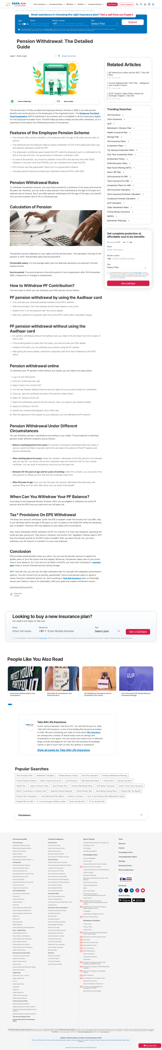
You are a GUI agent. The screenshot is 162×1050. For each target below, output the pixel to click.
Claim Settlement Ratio (55, 888)
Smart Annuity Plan (77, 801)
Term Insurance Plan (24, 775)
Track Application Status (128, 857)
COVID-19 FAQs (88, 872)
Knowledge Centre (90, 855)
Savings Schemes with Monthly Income (60, 902)
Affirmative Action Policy (91, 942)
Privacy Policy (49, 29)
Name (32, 20)
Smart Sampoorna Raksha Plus (22, 907)
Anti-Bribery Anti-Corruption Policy (94, 978)
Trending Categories (55, 839)
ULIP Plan (51, 953)
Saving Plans (17, 862)
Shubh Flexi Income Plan (20, 888)
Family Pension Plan (84, 791)
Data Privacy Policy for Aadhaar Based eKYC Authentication (95, 933)
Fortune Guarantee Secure (21, 868)
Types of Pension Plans (39, 786)
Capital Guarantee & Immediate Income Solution (25, 1010)
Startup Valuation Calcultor (56, 936)
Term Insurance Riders (55, 885)
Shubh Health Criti (18, 978)
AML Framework (88, 975)
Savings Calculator (54, 919)
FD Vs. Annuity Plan (97, 801)
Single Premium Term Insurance (57, 862)
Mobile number (58, 20)
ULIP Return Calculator (105, 786)
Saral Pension (17, 964)
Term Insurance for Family (56, 871)
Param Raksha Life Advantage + (23, 939)
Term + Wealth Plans (19, 930)
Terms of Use (87, 924)
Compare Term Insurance (55, 868)
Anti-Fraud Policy (88, 948)
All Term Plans (87, 861)
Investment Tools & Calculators (58, 907)
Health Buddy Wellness (20, 998)
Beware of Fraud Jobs (90, 981)
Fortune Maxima (18, 922)
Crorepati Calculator (54, 913)
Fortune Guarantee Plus (20, 871)
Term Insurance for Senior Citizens (58, 882)
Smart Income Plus (18, 885)
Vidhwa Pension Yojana (68, 775)
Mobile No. (43, 627)
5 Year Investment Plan (55, 899)
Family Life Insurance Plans (56, 848)
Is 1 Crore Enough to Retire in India (51, 801)
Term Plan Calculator (90, 775)
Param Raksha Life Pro (20, 941)
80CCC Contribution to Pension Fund (31, 791)
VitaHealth (16, 987)
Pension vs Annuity (75, 796)
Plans (121, 839)
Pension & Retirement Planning (114, 775)
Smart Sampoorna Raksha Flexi (22, 913)
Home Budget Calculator (55, 924)
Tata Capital (87, 848)
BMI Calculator (52, 950)
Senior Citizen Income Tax (50, 781)
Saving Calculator (125, 781)
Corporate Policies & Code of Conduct (95, 864)
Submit (132, 22)
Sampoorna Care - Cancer (21, 975)
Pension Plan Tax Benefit (131, 791)
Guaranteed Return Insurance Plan (23, 874)
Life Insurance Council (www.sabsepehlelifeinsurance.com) (94, 894)
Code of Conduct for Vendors (92, 867)
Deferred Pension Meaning (61, 791)
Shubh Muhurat (17, 902)
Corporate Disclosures (90, 956)
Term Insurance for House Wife (57, 876)
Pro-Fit (15, 981)
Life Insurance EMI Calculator (57, 930)
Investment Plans (53, 893)
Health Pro (16, 990)
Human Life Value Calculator (56, 922)
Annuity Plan (108, 781)
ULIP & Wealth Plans (19, 890)
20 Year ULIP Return (54, 956)
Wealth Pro (16, 916)
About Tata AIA (88, 839)
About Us (122, 843)
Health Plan (21, 786)
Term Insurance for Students (56, 874)
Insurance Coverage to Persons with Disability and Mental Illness (94, 963)
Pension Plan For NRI (24, 801)
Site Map (122, 861)
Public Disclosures (89, 954)
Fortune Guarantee (18, 879)
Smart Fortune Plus (18, 899)
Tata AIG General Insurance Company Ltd (96, 842)
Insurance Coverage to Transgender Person (94, 971)
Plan (93, 20)
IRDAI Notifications (89, 951)
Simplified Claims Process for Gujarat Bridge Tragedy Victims (94, 907)
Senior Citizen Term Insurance (131, 786)
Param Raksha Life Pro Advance (23, 947)
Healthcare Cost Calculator (56, 944)
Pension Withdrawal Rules (82, 786)
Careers (122, 848)
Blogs (22, 10)
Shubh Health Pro (18, 992)
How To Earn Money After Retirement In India (105, 796)
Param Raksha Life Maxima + (22, 936)
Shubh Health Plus (18, 984)
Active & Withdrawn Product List (93, 984)
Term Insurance (18, 842)
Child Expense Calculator (55, 933)
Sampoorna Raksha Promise (21, 845)
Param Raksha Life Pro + (20, 933)
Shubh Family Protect (19, 851)
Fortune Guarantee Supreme (21, 865)
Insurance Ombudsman (90, 885)
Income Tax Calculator (55, 941)
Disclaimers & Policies (91, 920)
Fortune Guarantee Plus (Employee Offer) (24, 1020)
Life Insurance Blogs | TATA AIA (35, 10)
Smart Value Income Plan (20, 876)
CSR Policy (86, 939)
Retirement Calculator (45, 775)
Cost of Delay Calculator (55, 947)
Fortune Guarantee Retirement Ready (24, 967)
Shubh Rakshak (17, 854)
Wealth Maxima (17, 924)
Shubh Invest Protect (19, 950)
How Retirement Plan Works (52, 796)
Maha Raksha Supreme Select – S (23, 859)
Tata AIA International (90, 851)
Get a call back (128, 283)
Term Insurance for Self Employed (58, 879)
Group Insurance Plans (90, 882)
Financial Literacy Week (90, 917)
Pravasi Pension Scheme (26, 781)
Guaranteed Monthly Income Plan (23, 882)
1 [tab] (10, 704)
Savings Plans (52, 905)
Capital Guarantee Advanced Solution (24, 1014)
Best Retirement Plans (90, 781)
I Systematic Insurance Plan (21, 893)
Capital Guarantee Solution (21, 1004)
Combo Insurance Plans (20, 1001)
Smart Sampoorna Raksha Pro (22, 910)
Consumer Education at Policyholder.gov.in (96, 869)
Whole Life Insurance (54, 851)
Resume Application (126, 870)
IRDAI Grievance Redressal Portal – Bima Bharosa (95, 878)
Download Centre (125, 865)
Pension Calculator (54, 927)
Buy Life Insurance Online (56, 854)
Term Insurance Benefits (55, 890)
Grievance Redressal (89, 875)
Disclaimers (86, 959)
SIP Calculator (52, 916)
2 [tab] (13, 704)
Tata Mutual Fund (88, 845)
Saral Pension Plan (60, 786)
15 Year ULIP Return (54, 961)
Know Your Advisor (89, 891)
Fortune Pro (16, 919)
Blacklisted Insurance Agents (92, 991)
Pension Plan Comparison (26, 796)
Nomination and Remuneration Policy (94, 937)
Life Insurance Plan (20, 839)
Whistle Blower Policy (90, 945)
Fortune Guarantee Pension (21, 956)
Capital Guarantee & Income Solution (24, 1006)
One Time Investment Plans (56, 896)
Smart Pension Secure (19, 961)
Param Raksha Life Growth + (21, 944)
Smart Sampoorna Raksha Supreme (23, 927)
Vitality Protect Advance (20, 995)
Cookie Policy (87, 929)
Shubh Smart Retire (19, 970)
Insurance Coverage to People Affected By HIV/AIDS (96, 967)
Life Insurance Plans (54, 845)
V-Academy (87, 911)
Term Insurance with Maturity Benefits (59, 865)
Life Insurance (52, 842)
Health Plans (17, 973)
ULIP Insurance (71, 781)
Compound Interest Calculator (57, 910)
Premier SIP (16, 896)
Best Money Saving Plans (106, 791)
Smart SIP (16, 905)
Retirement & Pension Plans (21, 953)
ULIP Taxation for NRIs (55, 964)
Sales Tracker (87, 898)
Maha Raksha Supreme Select (22, 848)
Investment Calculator (54, 939)
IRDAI (85, 888)
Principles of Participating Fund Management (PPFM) (92, 987)
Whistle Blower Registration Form (93, 914)
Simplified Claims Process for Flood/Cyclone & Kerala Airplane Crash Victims (95, 902)
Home (17, 10)
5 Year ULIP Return (54, 958)
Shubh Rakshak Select (20, 857)
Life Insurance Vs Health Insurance (58, 857)
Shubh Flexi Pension (19, 958)
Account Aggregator (89, 858)
